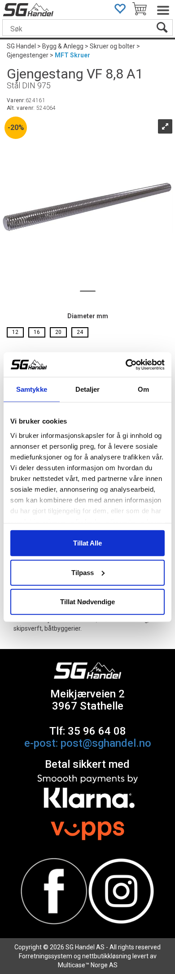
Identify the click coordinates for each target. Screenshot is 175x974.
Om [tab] (143, 389)
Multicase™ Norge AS (88, 965)
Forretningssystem (45, 956)
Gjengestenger (27, 55)
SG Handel (21, 46)
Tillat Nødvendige (87, 602)
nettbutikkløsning (106, 956)
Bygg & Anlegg (62, 46)
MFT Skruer (72, 55)
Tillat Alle (87, 543)
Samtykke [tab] (31, 389)
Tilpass (82, 572)
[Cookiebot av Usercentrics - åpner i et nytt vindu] (126, 364)
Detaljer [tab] (87, 389)
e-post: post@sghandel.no (87, 743)
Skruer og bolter (112, 46)
